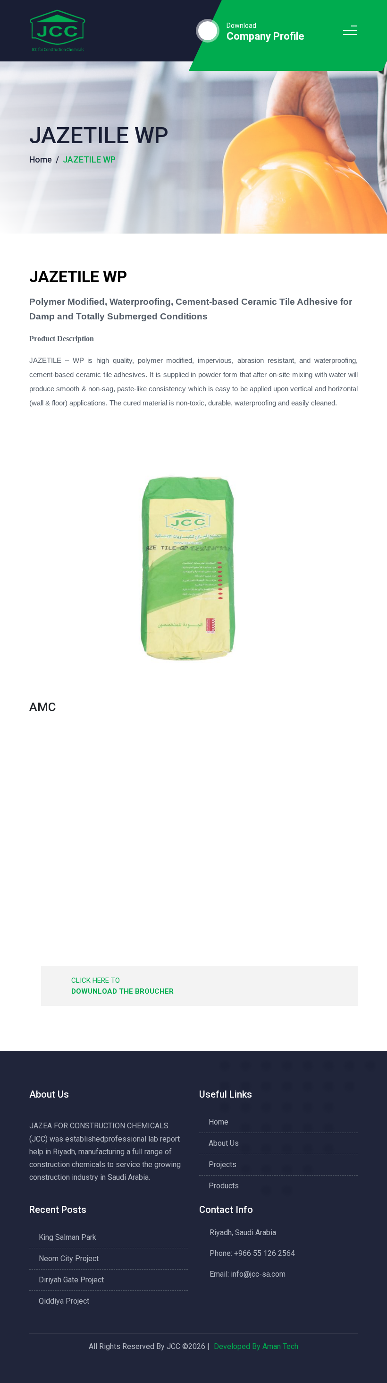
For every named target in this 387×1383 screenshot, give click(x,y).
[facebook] (170, 1367)
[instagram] (212, 1367)
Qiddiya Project (64, 1301)
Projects (222, 1164)
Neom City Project (69, 1258)
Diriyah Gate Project (71, 1279)
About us (224, 1143)
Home (40, 159)
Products (224, 1185)
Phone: (252, 1253)
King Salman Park (67, 1237)
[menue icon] (350, 31)
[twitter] (191, 1367)
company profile (265, 36)
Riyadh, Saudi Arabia (243, 1232)
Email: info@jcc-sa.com (248, 1274)
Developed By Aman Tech (256, 1346)
